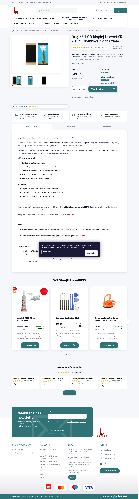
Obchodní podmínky (18, 2)
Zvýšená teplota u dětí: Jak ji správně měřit (79, 458)
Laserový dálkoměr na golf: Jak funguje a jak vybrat (78, 471)
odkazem (70, 215)
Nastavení (47, 252)
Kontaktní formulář (110, 471)
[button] (66, 354)
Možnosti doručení (107, 83)
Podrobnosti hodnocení (101, 47)
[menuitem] (24, 18)
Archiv (72, 477)
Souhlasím (91, 253)
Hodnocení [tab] (107, 127)
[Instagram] (105, 463)
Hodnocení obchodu (69, 367)
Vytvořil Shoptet (107, 496)
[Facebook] (101, 463)
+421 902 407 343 (109, 454)
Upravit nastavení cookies (52, 496)
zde (83, 247)
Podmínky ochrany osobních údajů (38, 2)
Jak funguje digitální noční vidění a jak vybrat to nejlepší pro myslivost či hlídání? (80, 451)
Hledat (75, 11)
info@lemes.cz (108, 450)
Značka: (118, 48)
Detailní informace (78, 63)
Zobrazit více (69, 393)
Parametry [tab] (70, 127)
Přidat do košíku (97, 89)
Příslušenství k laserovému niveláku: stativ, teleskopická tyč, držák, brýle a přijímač (79, 464)
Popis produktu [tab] (32, 127)
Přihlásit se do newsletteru (58, 430)
